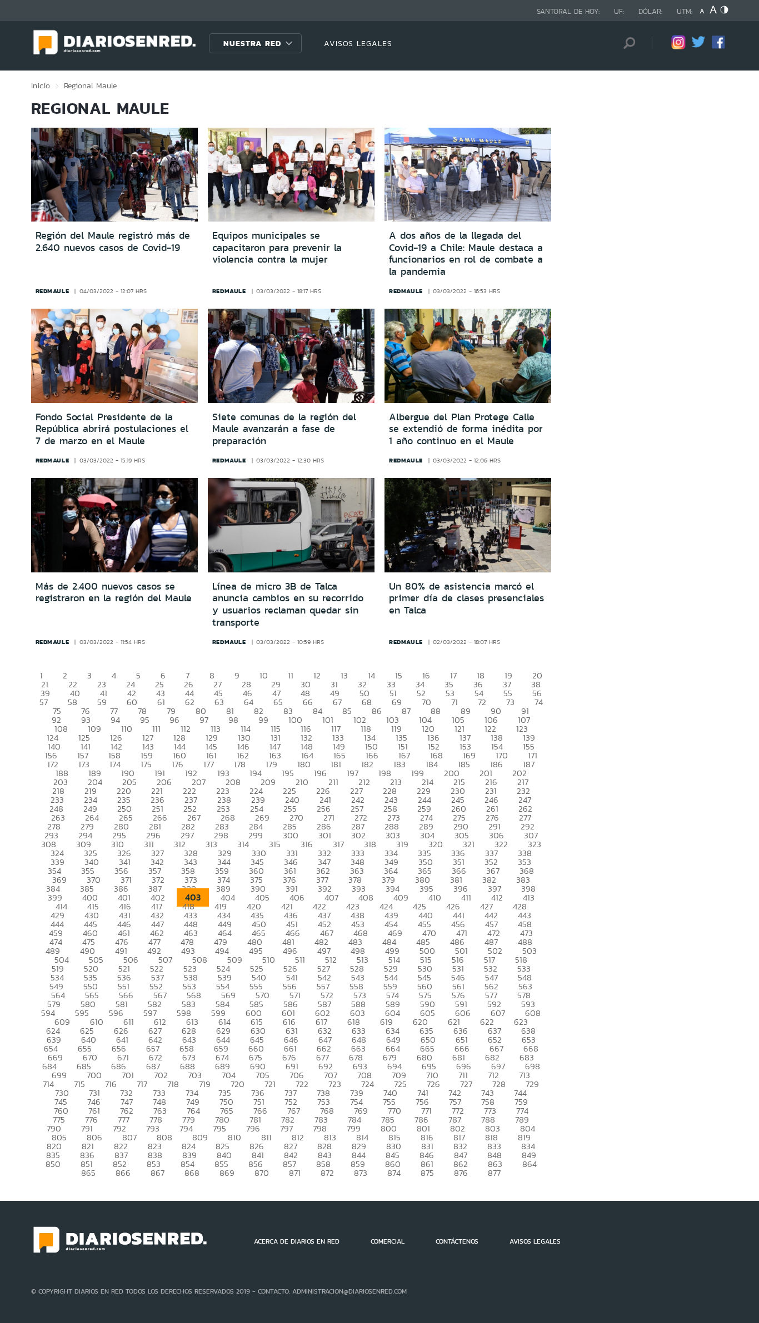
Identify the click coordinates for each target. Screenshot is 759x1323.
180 (304, 764)
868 (191, 1173)
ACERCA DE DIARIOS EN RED (296, 1241)
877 (494, 1173)
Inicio (40, 85)
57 (43, 702)
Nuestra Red (252, 43)
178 (240, 764)
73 (510, 702)
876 (461, 1173)
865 (88, 1173)
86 (377, 711)
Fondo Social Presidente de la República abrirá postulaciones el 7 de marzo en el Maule (112, 429)
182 (367, 764)
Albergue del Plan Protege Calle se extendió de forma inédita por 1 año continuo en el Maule (466, 429)
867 (157, 1173)
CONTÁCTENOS (457, 1241)
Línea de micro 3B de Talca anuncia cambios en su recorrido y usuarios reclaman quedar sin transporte (287, 604)
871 (295, 1173)
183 (399, 764)
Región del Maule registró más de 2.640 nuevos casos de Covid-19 (113, 241)
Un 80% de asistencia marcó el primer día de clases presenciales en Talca (466, 598)
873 (360, 1173)
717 (142, 1084)
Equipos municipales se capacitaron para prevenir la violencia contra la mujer (277, 247)
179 (271, 764)
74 (539, 702)
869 (226, 1173)
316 (307, 844)
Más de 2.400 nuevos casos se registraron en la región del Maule (114, 592)
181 (336, 764)
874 (394, 1173)
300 (290, 835)
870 (261, 1173)
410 (434, 897)
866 (123, 1173)
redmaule (52, 290)
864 (529, 1164)
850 (53, 1164)
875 (427, 1173)
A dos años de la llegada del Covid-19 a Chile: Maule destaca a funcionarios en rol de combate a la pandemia (466, 253)
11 (290, 675)
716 (111, 1084)
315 (275, 844)
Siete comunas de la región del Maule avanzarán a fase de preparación (284, 429)
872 (327, 1173)
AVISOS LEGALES (358, 43)
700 (94, 1075)
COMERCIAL (388, 1241)
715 (79, 1084)
